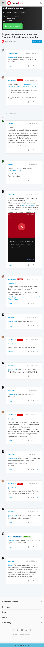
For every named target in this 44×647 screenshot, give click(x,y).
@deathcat (12, 283)
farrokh (10, 124)
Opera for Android (10, 41)
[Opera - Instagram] (30, 630)
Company (6, 622)
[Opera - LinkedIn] (26, 630)
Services (6, 607)
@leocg (10, 565)
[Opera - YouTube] (22, 630)
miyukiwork (12, 80)
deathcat (11, 194)
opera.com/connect (15, 170)
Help (4, 612)
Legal (4, 617)
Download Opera (14, 26)
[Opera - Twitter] (17, 630)
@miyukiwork (12, 57)
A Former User (13, 53)
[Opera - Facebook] (13, 630)
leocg (10, 536)
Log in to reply (37, 41)
